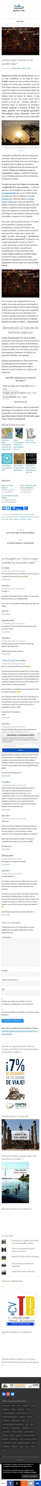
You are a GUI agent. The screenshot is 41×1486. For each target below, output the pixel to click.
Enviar (20, 750)
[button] (20, 735)
